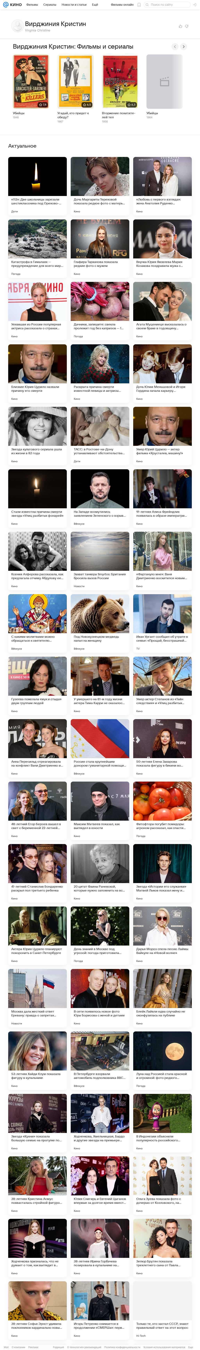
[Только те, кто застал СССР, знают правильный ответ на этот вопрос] (162, 1310)
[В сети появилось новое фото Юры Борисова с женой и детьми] (100, 998)
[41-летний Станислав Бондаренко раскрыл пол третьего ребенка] (37, 873)
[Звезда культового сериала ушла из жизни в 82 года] (37, 436)
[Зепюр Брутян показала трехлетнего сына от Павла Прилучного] (162, 1248)
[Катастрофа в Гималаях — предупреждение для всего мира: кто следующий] (37, 248)
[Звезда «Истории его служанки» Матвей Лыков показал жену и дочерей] (162, 873)
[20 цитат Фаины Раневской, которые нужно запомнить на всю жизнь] (100, 873)
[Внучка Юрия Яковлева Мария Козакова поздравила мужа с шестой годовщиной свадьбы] (162, 248)
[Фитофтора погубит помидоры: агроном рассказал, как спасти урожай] (162, 811)
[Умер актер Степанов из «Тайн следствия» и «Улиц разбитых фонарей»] (162, 686)
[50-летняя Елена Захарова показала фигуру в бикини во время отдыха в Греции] (162, 748)
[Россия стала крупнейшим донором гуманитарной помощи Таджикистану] (100, 748)
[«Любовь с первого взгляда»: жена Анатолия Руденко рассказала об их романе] (162, 186)
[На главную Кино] (15, 4)
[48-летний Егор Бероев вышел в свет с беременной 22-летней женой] (37, 811)
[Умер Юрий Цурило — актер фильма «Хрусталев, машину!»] (162, 436)
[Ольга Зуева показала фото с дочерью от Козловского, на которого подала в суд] (162, 1185)
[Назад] (175, 46)
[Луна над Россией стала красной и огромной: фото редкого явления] (162, 1060)
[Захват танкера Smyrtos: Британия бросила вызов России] (100, 561)
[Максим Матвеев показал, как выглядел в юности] (100, 811)
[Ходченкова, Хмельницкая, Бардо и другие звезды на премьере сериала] (100, 1123)
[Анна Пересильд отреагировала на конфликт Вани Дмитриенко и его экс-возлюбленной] (37, 748)
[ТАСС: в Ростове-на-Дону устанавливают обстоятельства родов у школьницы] (100, 436)
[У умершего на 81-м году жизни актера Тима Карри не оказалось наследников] (100, 686)
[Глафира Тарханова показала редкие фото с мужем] (100, 248)
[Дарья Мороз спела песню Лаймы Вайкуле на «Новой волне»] (162, 936)
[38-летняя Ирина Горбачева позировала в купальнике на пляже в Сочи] (100, 1248)
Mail (6, 1347)
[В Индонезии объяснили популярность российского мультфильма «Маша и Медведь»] (162, 1123)
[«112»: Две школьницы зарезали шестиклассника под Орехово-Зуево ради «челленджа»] (37, 186)
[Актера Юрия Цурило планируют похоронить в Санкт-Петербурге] (37, 936)
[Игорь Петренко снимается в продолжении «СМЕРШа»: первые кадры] (100, 1310)
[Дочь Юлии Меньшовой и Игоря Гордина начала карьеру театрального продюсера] (162, 373)
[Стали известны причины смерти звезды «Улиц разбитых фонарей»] (37, 498)
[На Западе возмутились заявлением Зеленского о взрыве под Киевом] (100, 498)
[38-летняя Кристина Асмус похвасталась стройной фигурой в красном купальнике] (37, 1185)
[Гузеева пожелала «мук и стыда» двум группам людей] (37, 686)
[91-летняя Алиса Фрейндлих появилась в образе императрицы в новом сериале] (162, 498)
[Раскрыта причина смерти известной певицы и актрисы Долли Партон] (100, 373)
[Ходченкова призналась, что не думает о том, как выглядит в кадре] (37, 1248)
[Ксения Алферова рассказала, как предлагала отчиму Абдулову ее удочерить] (37, 561)
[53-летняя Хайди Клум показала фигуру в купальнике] (37, 1060)
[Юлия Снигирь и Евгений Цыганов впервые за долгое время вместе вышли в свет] (100, 1185)
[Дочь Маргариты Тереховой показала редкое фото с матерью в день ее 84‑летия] (100, 186)
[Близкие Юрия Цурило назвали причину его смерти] (37, 373)
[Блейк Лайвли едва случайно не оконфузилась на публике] (162, 998)
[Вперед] (183, 46)
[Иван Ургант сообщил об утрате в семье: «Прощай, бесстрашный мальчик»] (162, 623)
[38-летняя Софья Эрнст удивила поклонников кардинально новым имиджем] (37, 1310)
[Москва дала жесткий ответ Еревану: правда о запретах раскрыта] (37, 998)
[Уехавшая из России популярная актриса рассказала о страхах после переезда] (37, 311)
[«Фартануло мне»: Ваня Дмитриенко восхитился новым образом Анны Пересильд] (162, 561)
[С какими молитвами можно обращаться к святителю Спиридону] (37, 623)
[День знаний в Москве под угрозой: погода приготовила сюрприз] (100, 936)
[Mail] (6, 4)
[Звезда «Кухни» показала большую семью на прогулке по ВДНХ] (37, 1123)
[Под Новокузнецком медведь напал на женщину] (100, 623)
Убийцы (18, 113)
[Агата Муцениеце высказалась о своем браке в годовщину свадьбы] (162, 311)
